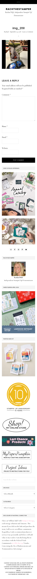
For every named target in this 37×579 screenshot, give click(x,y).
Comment (6, 95)
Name (4, 126)
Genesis (18, 572)
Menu (18, 2)
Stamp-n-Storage (28, 521)
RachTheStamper (18, 9)
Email (4, 137)
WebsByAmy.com (23, 574)
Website (5, 148)
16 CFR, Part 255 (17, 543)
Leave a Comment (27, 32)
